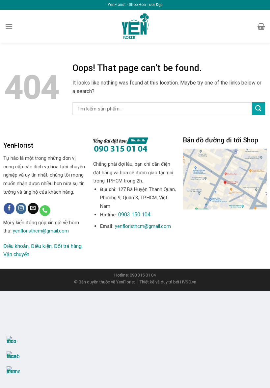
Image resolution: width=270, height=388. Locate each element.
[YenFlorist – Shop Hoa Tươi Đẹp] (135, 26)
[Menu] (9, 26)
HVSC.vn (188, 281)
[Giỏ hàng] (261, 26)
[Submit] (258, 108)
